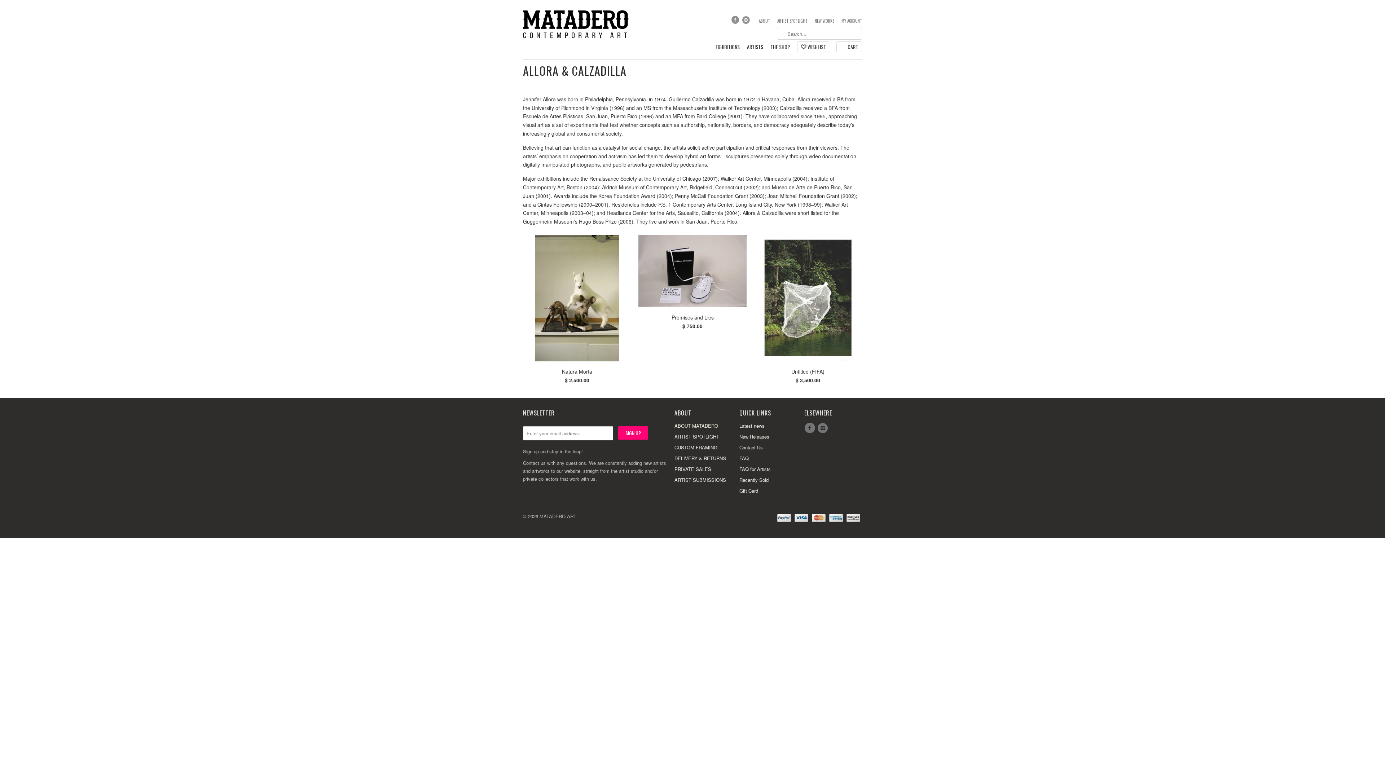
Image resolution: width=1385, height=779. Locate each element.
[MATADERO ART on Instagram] (747, 21)
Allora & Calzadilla (574, 70)
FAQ (744, 458)
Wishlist (817, 46)
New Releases (754, 436)
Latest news (752, 425)
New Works (824, 21)
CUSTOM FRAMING (695, 447)
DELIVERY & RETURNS (700, 458)
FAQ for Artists (755, 469)
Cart (853, 46)
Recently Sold (754, 479)
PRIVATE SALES (692, 469)
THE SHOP (780, 47)
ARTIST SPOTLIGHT (696, 436)
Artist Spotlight (792, 21)
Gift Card (748, 490)
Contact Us (751, 447)
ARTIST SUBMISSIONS (700, 479)
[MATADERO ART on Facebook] (735, 21)
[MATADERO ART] (577, 23)
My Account (851, 21)
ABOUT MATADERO (696, 425)
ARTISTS (755, 47)
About (764, 21)
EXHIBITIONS (728, 47)
